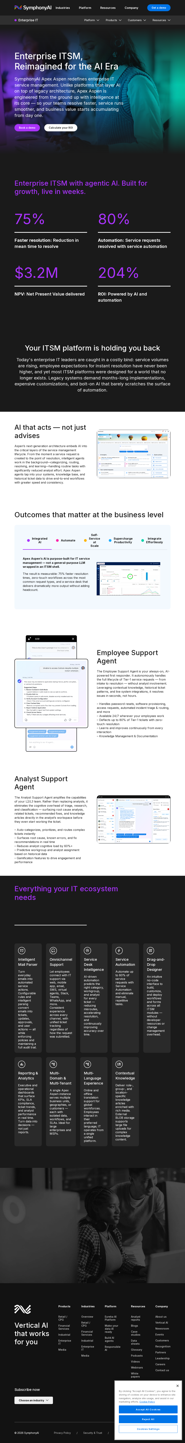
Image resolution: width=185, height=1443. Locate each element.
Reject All (148, 1419)
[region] (148, 1410)
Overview (87, 1316)
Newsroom (162, 1328)
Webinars (137, 1367)
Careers (160, 1364)
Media (62, 1349)
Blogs (134, 1325)
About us (161, 1316)
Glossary (136, 1349)
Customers (162, 1340)
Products (64, 1306)
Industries (88, 1306)
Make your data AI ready (111, 1328)
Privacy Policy (62, 1432)
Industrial (64, 1334)
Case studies (135, 1333)
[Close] (178, 1386)
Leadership (162, 1358)
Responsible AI (113, 1348)
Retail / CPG (62, 1318)
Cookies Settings (148, 1428)
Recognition (163, 1346)
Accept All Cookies (148, 1409)
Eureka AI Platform (111, 1318)
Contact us (162, 1370)
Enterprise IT (64, 1342)
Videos (135, 1361)
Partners (160, 1352)
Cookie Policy (147, 1401)
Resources (138, 1306)
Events (159, 1334)
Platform (110, 1306)
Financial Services (64, 1327)
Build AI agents (109, 1339)
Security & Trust (92, 1432)
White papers (135, 1375)
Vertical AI (161, 1322)
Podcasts (137, 1355)
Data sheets (135, 1342)
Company (161, 1306)
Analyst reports (135, 1318)
